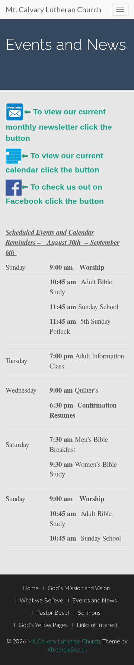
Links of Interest (97, 624)
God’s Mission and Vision (79, 587)
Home (30, 587)
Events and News (94, 600)
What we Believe (41, 600)
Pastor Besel (52, 612)
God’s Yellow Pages (43, 624)
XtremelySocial (66, 649)
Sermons (89, 612)
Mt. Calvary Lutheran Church (53, 9)
